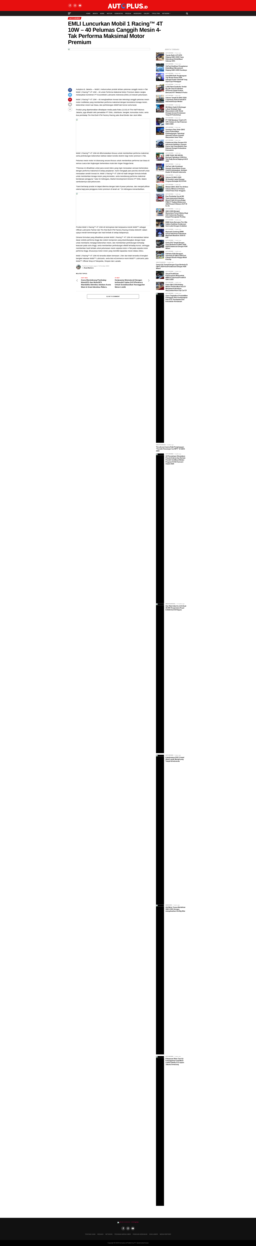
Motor (109, 13)
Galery (146, 13)
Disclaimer (153, 1234)
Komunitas (119, 13)
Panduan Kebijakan (140, 1234)
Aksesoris (137, 13)
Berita (95, 13)
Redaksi (100, 1234)
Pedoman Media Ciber (122, 1234)
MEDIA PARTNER (165, 1234)
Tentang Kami (90, 1234)
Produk (128, 13)
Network (165, 13)
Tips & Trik (156, 13)
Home (88, 13)
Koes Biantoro (89, 268)
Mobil (102, 13)
